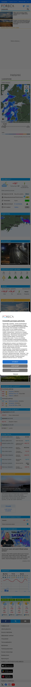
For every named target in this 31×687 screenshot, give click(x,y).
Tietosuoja (15, 374)
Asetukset (15, 366)
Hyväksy (15, 362)
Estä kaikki (15, 370)
